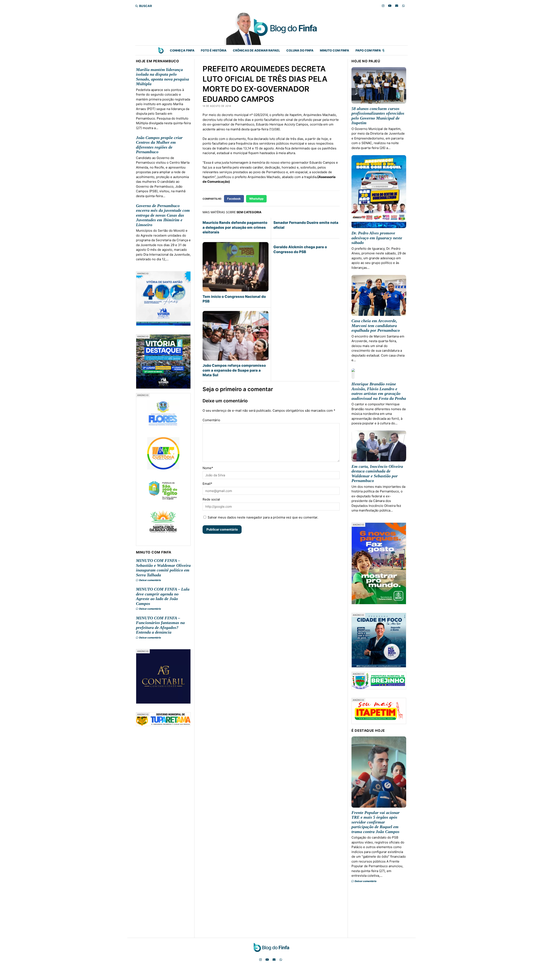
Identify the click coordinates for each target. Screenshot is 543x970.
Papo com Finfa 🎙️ (370, 50)
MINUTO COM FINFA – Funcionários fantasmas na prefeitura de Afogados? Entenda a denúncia (160, 625)
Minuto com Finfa (334, 50)
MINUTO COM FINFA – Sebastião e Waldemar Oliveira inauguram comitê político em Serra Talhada (163, 567)
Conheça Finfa (182, 50)
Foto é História (214, 50)
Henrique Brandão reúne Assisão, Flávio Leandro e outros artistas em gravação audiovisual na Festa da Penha (378, 391)
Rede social (211, 499)
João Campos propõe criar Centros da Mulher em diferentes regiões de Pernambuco (159, 144)
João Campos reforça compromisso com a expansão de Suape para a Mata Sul (234, 370)
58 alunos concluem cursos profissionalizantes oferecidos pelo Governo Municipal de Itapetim (377, 115)
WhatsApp (256, 198)
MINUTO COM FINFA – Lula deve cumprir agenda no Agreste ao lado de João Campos (162, 596)
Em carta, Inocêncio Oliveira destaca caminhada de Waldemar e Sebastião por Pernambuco (377, 473)
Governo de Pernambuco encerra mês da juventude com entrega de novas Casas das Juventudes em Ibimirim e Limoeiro (163, 215)
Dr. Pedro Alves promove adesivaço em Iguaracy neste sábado (376, 238)
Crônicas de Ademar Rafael (256, 50)
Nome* (208, 468)
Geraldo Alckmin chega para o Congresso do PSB (300, 249)
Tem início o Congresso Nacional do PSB (234, 298)
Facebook (234, 198)
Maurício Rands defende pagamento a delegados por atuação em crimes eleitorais (235, 227)
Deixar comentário (150, 580)
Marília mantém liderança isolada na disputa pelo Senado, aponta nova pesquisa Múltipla (162, 76)
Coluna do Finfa (299, 50)
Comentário (211, 420)
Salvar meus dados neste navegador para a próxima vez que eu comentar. (263, 517)
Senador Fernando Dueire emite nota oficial (305, 224)
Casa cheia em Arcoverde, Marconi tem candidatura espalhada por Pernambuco (375, 325)
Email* (207, 484)
